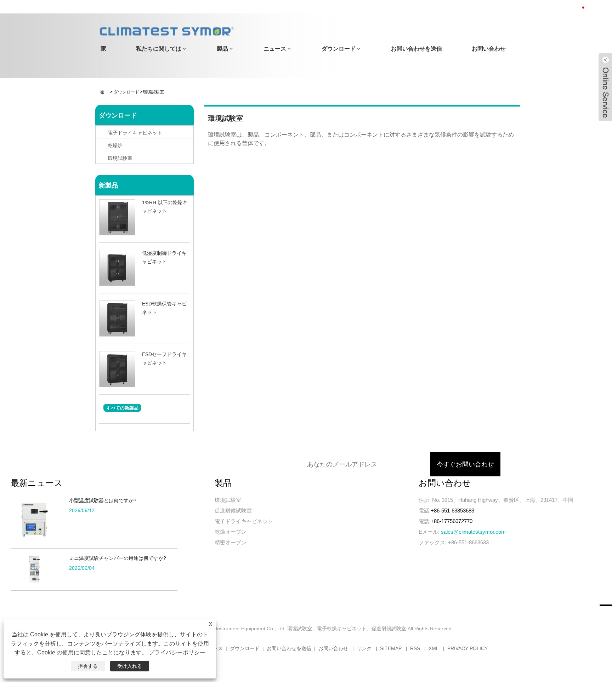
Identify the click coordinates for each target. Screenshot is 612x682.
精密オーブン (230, 542)
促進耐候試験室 (233, 511)
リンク (364, 648)
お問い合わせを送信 (416, 49)
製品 (222, 49)
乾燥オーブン (230, 532)
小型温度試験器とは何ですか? (102, 500)
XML (434, 648)
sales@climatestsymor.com (473, 532)
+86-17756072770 (451, 521)
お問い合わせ (489, 49)
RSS (415, 648)
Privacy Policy (467, 648)
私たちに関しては (158, 49)
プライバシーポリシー (177, 652)
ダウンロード (339, 49)
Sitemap (391, 648)
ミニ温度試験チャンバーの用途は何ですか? (117, 558)
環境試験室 (228, 500)
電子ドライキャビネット (244, 521)
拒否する (88, 666)
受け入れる (129, 666)
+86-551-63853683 (452, 511)
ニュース (275, 49)
